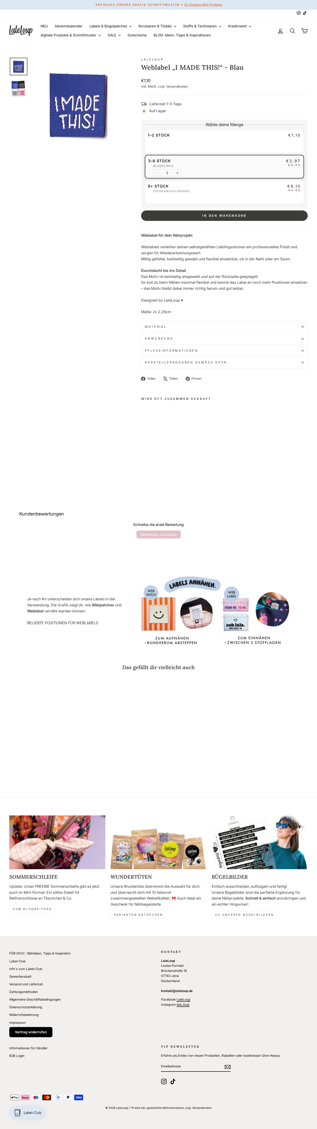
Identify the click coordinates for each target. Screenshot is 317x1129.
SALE (112, 35)
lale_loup (183, 1004)
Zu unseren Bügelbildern (244, 914)
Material (156, 326)
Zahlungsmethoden (23, 992)
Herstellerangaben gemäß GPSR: (186, 362)
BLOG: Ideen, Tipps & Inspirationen (182, 35)
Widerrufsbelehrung (24, 1015)
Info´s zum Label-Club (25, 969)
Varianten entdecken (138, 914)
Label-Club (17, 961)
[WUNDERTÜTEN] (158, 842)
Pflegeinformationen (171, 350)
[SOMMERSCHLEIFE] (57, 842)
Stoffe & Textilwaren (200, 26)
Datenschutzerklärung (25, 1007)
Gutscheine (137, 35)
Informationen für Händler (28, 1048)
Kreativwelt (238, 26)
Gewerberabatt (20, 976)
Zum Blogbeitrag (32, 909)
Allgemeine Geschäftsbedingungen (35, 999)
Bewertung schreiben (158, 534)
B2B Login (16, 1056)
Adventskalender (69, 26)
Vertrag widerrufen (31, 1032)
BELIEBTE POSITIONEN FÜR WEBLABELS (62, 622)
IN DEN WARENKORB (224, 215)
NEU (44, 26)
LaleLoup (152, 59)
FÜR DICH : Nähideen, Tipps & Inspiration (40, 953)
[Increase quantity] (177, 173)
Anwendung (159, 338)
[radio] (224, 141)
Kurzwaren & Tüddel (156, 26)
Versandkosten (177, 86)
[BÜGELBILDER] (260, 842)
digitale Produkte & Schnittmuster (69, 35)
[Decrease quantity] (156, 173)
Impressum (17, 1022)
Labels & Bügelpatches (109, 26)
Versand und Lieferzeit (26, 984)
